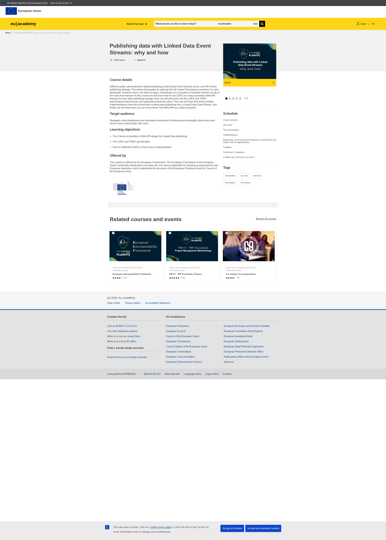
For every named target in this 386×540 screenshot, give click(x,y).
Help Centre (113, 303)
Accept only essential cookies (263, 528)
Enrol (227, 82)
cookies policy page (160, 527)
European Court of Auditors (180, 356)
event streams (245, 182)
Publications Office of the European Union (246, 356)
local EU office (128, 341)
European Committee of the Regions (243, 331)
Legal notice (212, 374)
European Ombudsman (236, 341)
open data (244, 176)
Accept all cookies (232, 528)
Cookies (227, 374)
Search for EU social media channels (127, 357)
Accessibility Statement (157, 303)
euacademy (23, 23)
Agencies (229, 362)
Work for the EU (152, 374)
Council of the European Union (182, 336)
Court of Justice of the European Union (186, 346)
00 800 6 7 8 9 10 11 (126, 326)
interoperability (230, 176)
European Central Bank (178, 351)
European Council (175, 331)
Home (8, 33)
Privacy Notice (133, 303)
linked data (257, 176)
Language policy (192, 374)
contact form (133, 336)
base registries (230, 182)
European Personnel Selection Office (243, 351)
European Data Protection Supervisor (244, 346)
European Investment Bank (238, 336)
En (373, 23)
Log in (363, 23)
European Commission (178, 341)
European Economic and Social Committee (247, 326)
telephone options (127, 331)
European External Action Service (184, 362)
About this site (172, 374)
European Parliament (177, 326)
